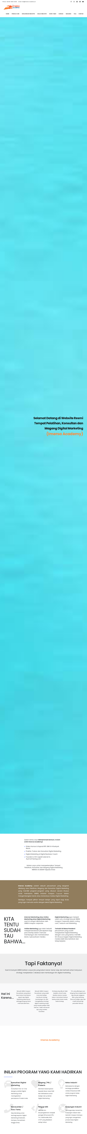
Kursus (61, 14)
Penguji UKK (15, 14)
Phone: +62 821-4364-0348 (10, 1)
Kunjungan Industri (28, 14)
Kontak (81, 14)
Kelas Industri (42, 14)
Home (7, 14)
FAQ (75, 14)
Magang (68, 14)
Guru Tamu (52, 14)
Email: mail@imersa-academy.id (27, 1)
